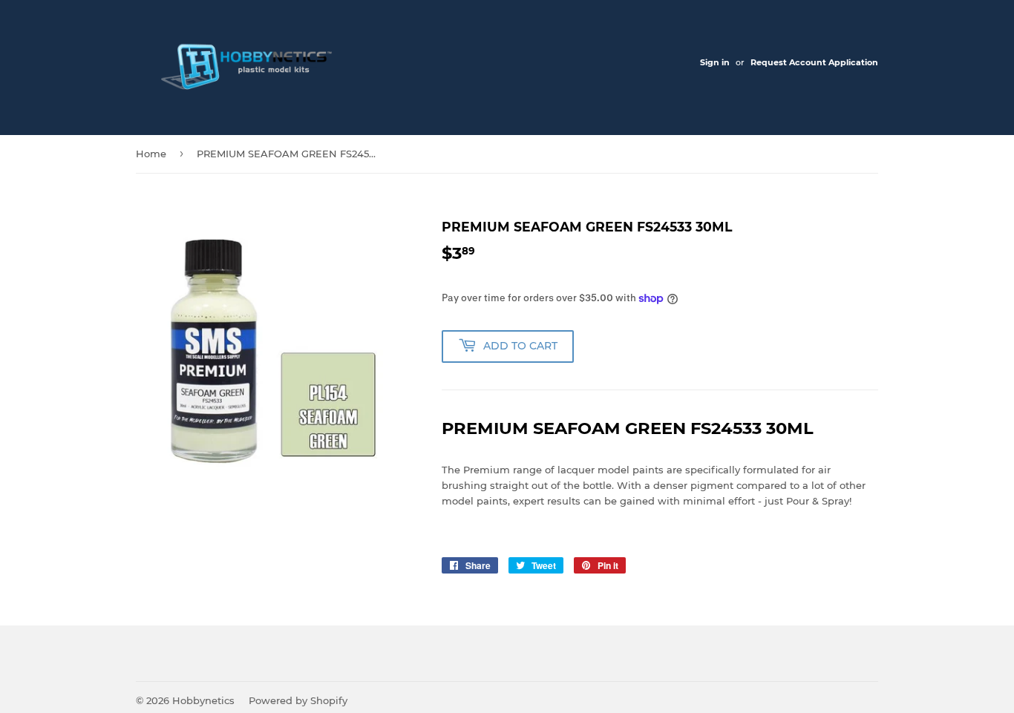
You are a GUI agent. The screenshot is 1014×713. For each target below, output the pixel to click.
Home (151, 154)
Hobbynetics (203, 700)
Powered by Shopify (298, 700)
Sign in (715, 62)
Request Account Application (814, 62)
